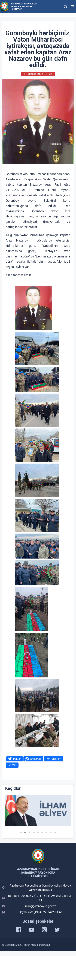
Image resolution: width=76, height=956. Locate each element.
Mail (14, 765)
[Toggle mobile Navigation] (72, 6)
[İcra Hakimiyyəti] (4, 6)
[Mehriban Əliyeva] (38, 810)
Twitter (17, 758)
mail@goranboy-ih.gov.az (40, 906)
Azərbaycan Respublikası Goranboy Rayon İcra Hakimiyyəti (24, 6)
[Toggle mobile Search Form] (65, 6)
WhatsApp (35, 758)
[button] (21, 832)
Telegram (55, 758)
